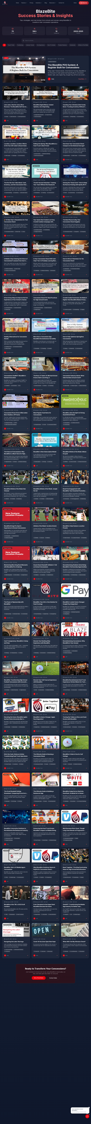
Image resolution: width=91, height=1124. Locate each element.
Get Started (84, 3)
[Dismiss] (89, 1107)
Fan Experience (41, 45)
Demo (75, 2)
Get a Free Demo (38, 978)
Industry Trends (30, 45)
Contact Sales (53, 978)
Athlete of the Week (83, 45)
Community (72, 45)
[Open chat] (87, 1116)
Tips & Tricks (11, 45)
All (4, 45)
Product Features (62, 45)
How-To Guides (51, 45)
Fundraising (20, 45)
